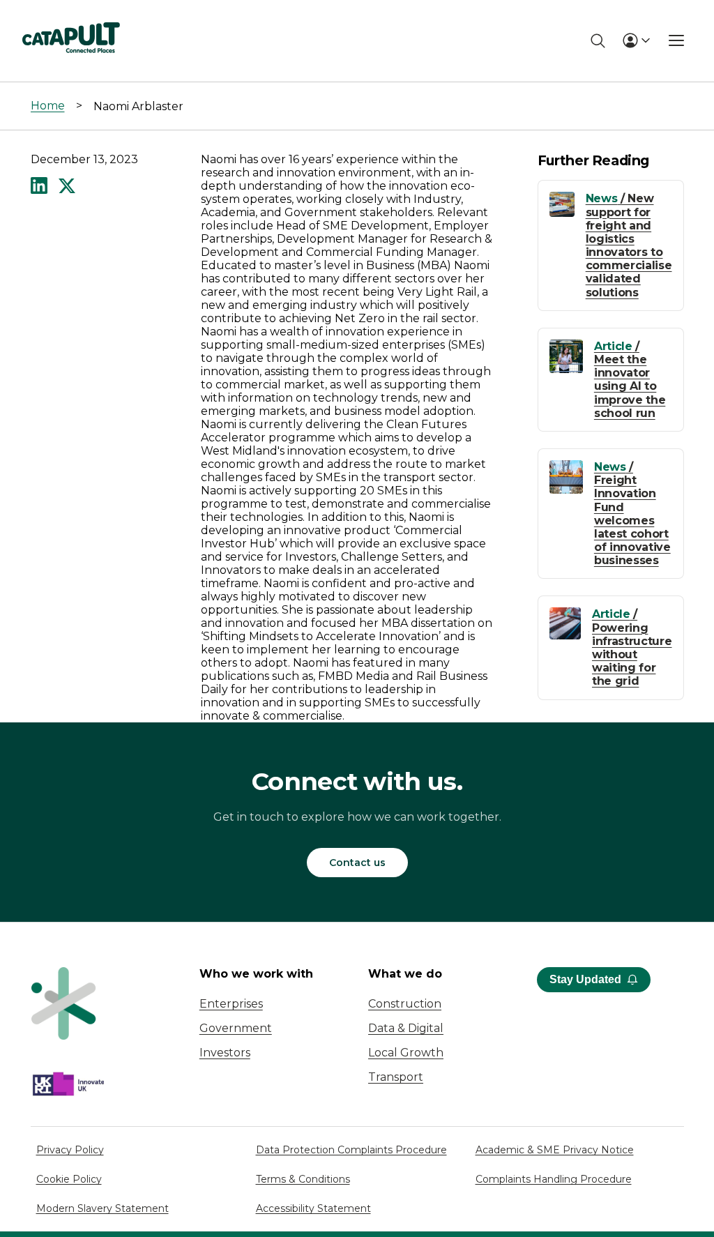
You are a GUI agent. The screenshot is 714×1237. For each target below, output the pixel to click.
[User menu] (635, 40)
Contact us (357, 862)
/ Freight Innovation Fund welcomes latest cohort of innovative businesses (632, 513)
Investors (224, 1052)
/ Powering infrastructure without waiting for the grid (632, 647)
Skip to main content (68, 17)
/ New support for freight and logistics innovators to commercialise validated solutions (629, 245)
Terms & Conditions (303, 1179)
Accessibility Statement (313, 1208)
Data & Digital (405, 1028)
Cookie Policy (69, 1179)
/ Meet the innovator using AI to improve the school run (629, 380)
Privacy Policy (70, 1150)
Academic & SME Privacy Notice (555, 1150)
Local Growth (405, 1052)
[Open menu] (676, 40)
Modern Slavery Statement (102, 1208)
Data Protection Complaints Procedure (351, 1150)
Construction (404, 1003)
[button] (39, 187)
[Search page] (598, 41)
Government (235, 1028)
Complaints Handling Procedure (554, 1179)
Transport (395, 1077)
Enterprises (231, 1003)
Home (48, 105)
